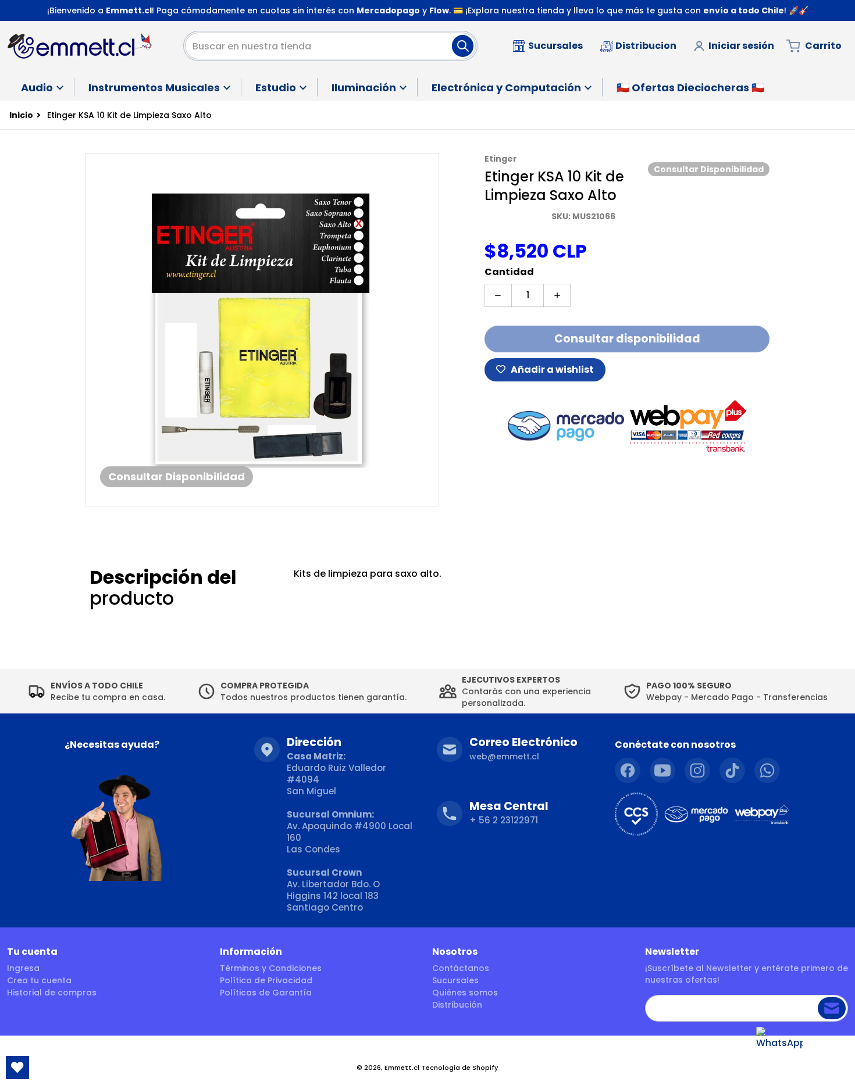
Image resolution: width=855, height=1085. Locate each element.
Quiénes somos (465, 992)
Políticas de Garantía (266, 992)
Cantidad (509, 272)
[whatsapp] (767, 770)
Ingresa (23, 968)
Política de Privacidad (266, 980)
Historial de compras (52, 992)
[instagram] (697, 770)
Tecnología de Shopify (460, 1067)
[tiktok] (732, 770)
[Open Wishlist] (17, 1067)
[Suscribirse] (832, 1008)
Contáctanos (460, 968)
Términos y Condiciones (271, 968)
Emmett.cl (401, 1067)
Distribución (457, 1005)
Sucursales (455, 980)
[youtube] (662, 770)
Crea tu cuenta (39, 980)
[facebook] (627, 770)
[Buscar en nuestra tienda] (462, 46)
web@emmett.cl (504, 756)
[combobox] (330, 46)
